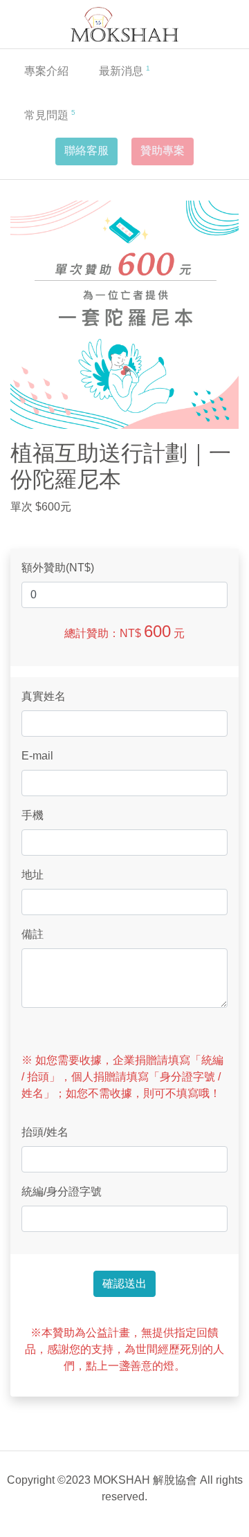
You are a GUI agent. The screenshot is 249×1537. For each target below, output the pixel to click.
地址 (32, 875)
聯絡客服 (86, 150)
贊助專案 (162, 150)
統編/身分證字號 (61, 1191)
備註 (32, 934)
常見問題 (49, 115)
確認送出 (124, 1283)
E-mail (37, 756)
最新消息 (124, 70)
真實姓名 (43, 696)
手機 (32, 815)
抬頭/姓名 (44, 1132)
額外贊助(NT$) (57, 567)
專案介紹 (46, 71)
